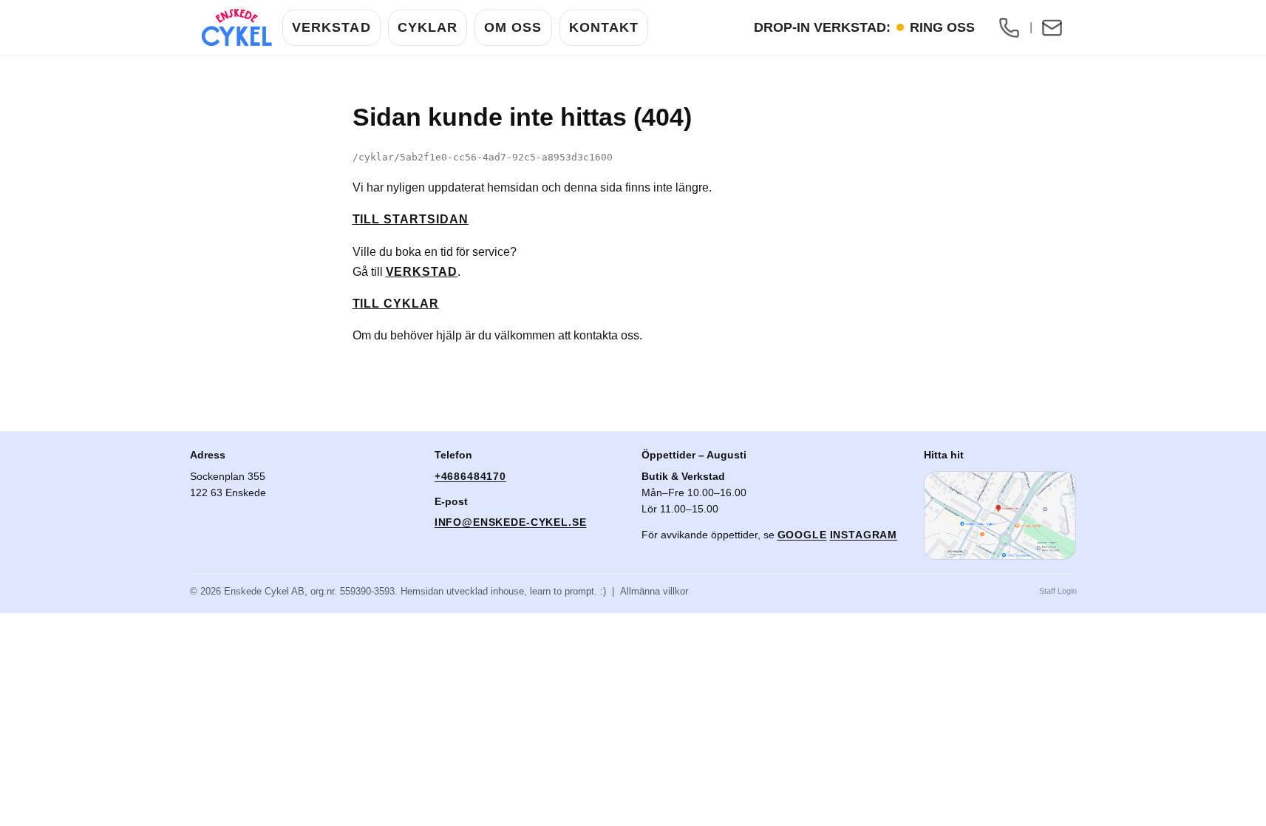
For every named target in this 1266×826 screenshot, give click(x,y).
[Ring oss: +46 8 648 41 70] (1009, 27)
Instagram (864, 535)
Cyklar (427, 27)
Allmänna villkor (654, 591)
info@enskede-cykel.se (511, 522)
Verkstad (331, 27)
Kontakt (604, 27)
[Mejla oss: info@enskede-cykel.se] (1052, 27)
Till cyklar (396, 303)
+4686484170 (470, 476)
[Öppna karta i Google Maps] (1000, 515)
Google (802, 535)
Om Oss (513, 27)
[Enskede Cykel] (237, 27)
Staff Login (1058, 590)
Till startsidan (411, 219)
